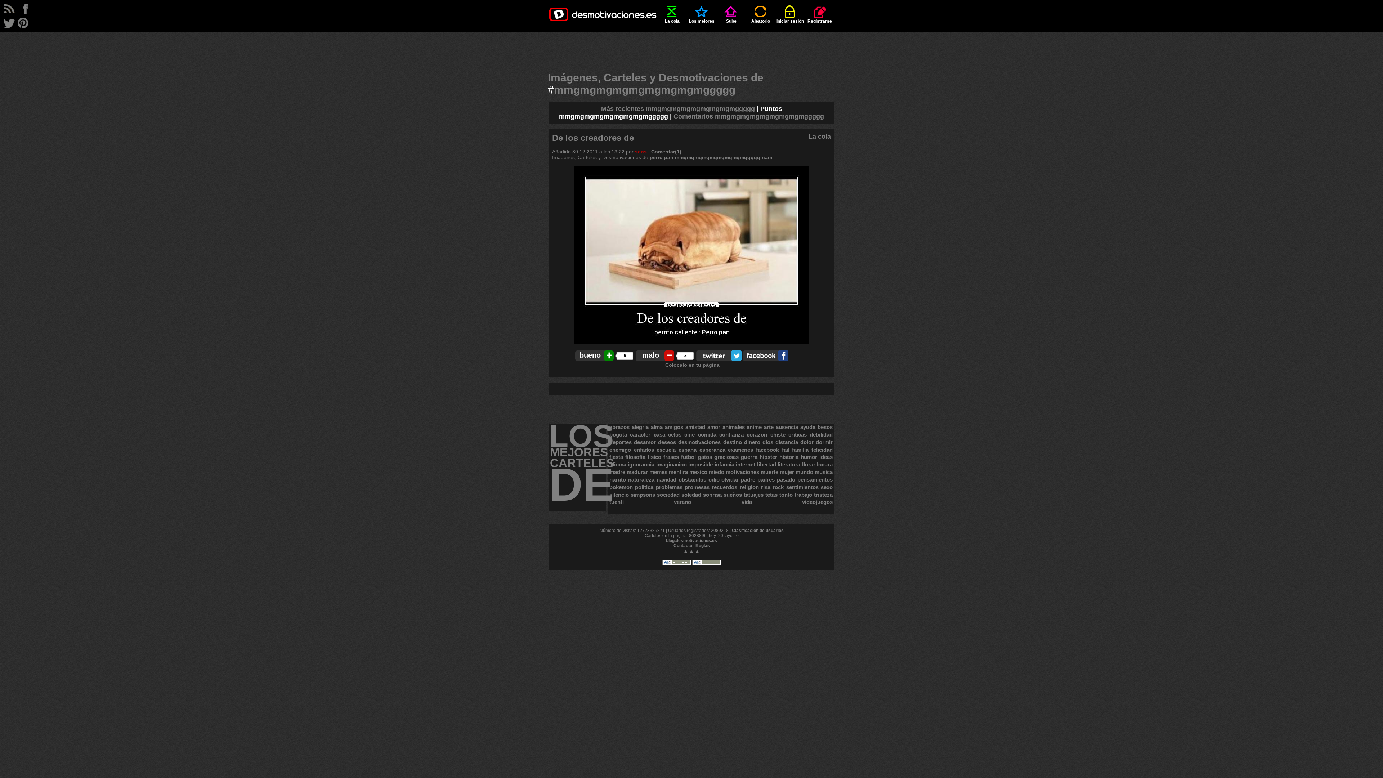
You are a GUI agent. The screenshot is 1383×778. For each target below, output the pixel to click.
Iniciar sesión (790, 21)
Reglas (702, 545)
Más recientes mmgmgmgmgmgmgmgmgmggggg (678, 108)
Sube (731, 21)
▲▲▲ (691, 551)
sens (641, 152)
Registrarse (819, 21)
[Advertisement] (691, 48)
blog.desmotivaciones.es (691, 540)
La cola (672, 21)
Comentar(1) (666, 152)
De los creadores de (593, 138)
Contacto (682, 545)
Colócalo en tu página (692, 365)
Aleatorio (760, 21)
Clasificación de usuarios (758, 530)
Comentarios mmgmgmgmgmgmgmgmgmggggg (748, 116)
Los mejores (702, 21)
